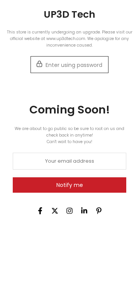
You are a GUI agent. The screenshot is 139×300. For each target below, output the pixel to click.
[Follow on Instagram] (69, 210)
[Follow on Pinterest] (98, 210)
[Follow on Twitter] (54, 210)
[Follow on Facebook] (40, 210)
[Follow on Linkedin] (84, 210)
